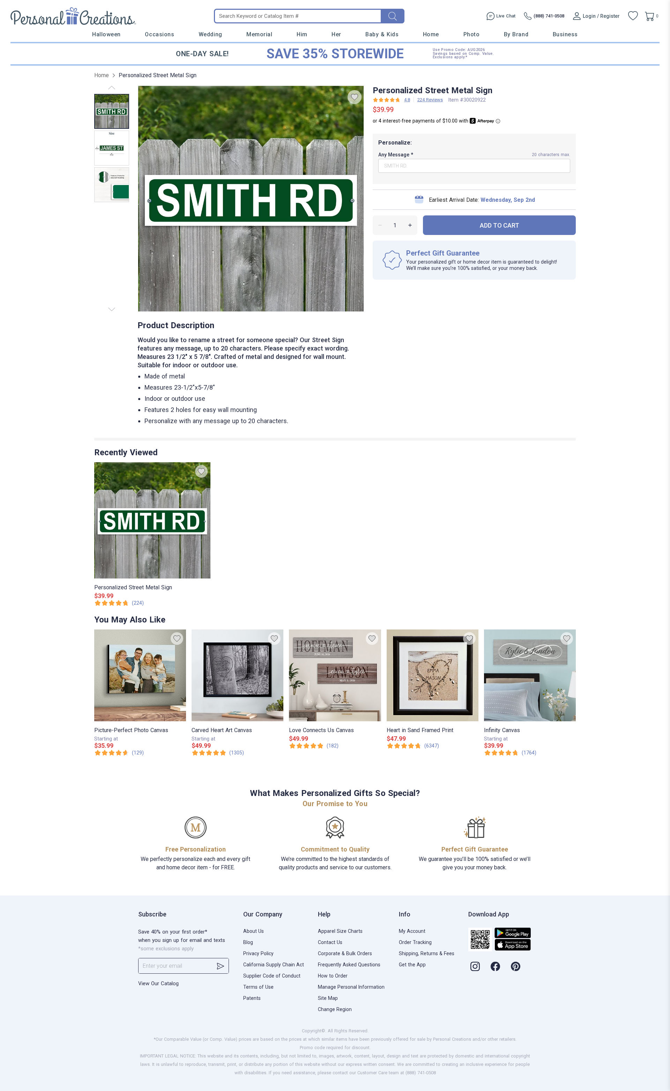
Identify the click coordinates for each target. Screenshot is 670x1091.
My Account (412, 931)
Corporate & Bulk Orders (345, 953)
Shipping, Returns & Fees (426, 953)
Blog (248, 942)
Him (302, 34)
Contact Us (330, 942)
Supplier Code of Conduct (271, 976)
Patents (252, 998)
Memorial (259, 34)
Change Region (335, 1009)
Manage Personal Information (351, 987)
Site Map (328, 998)
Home (431, 34)
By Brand (516, 34)
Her (336, 34)
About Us (253, 931)
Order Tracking (415, 942)
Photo (471, 34)
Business (565, 34)
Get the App (412, 964)
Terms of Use (258, 987)
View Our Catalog (158, 983)
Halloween (106, 34)
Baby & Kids (382, 34)
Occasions (159, 34)
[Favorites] (633, 16)
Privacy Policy (258, 953)
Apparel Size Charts (340, 931)
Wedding (210, 34)
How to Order (333, 976)
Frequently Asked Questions (349, 964)
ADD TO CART (499, 225)
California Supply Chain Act (273, 964)
